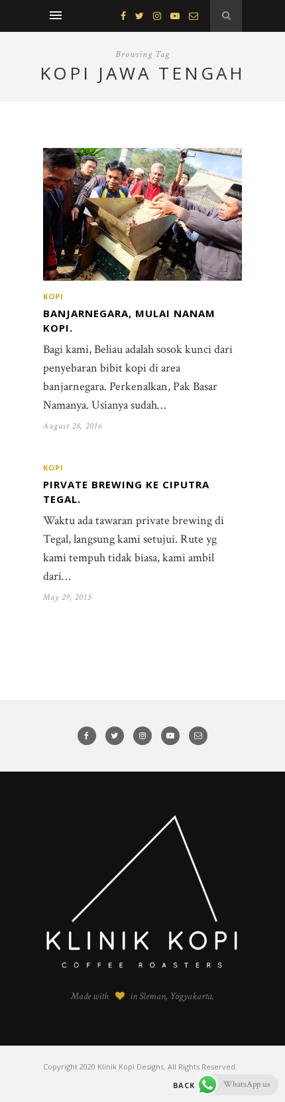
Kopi (53, 296)
